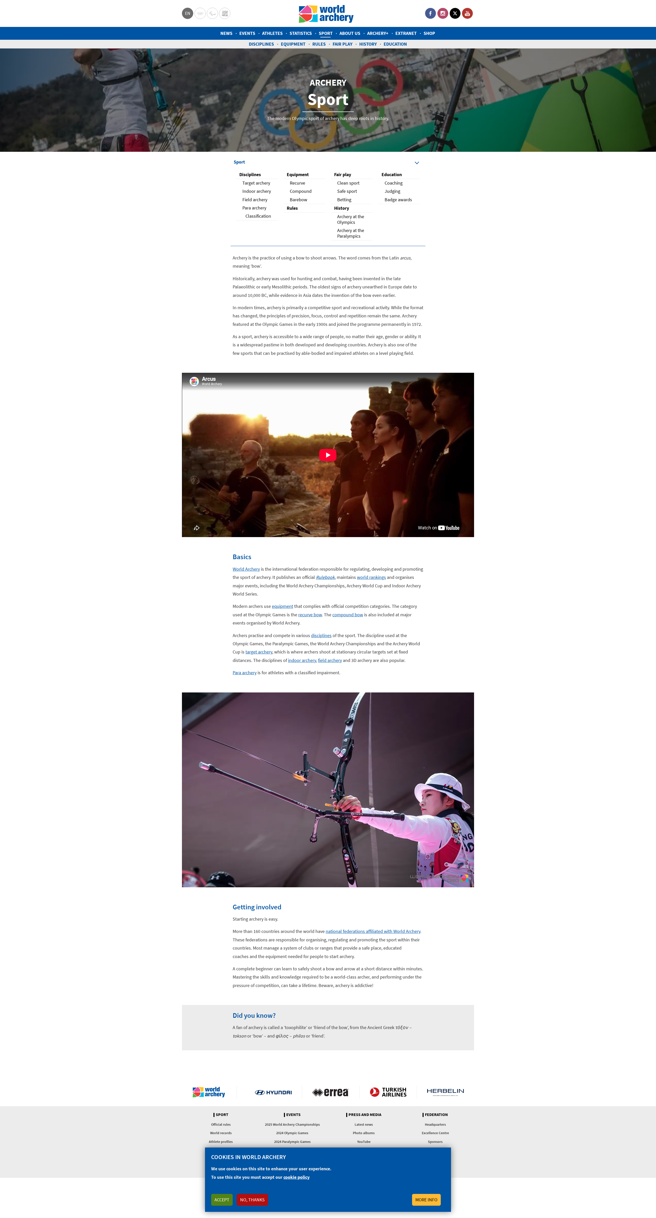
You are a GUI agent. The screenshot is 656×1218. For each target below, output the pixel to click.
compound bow (347, 615)
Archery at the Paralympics (350, 233)
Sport (326, 33)
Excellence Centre (435, 1133)
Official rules (221, 1124)
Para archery (254, 208)
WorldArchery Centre (224, 13)
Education (395, 44)
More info (426, 1200)
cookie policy (296, 1177)
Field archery (254, 200)
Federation (436, 1114)
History (368, 44)
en (187, 13)
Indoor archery (256, 191)
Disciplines (261, 44)
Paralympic (212, 13)
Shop (429, 33)
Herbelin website (445, 1092)
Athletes (272, 33)
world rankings (371, 577)
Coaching (394, 183)
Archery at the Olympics (350, 219)
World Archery (246, 569)
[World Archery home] (211, 1092)
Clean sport (348, 183)
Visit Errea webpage (330, 1092)
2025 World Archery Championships (292, 1124)
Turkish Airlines (388, 1092)
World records (221, 1133)
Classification (258, 216)
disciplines (321, 635)
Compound (301, 191)
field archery (330, 660)
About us (350, 33)
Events (247, 33)
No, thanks (252, 1200)
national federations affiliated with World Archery (373, 931)
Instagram (442, 13)
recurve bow (310, 615)
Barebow (298, 200)
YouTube (467, 13)
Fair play (342, 44)
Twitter (455, 13)
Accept (221, 1200)
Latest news (364, 1124)
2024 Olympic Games (292, 1133)
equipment (282, 606)
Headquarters (435, 1124)
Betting (344, 200)
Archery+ (377, 33)
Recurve (297, 183)
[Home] (326, 13)
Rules (319, 44)
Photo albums (364, 1133)
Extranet (406, 33)
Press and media (364, 1114)
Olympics (200, 13)
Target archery (256, 183)
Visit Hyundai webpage (273, 1092)
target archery (258, 652)
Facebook (430, 13)
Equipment (293, 44)
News (226, 33)
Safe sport (347, 191)
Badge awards (398, 200)
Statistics (301, 33)
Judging (392, 191)
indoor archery (302, 660)
